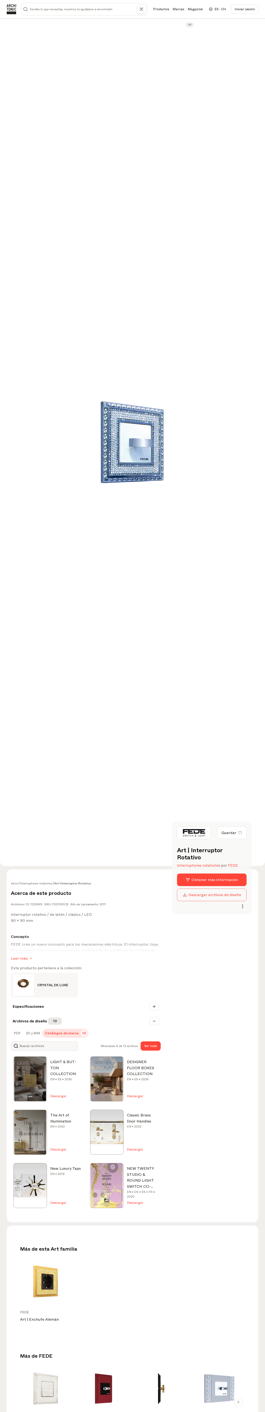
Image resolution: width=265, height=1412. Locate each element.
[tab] (16, 1033)
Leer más (19, 958)
